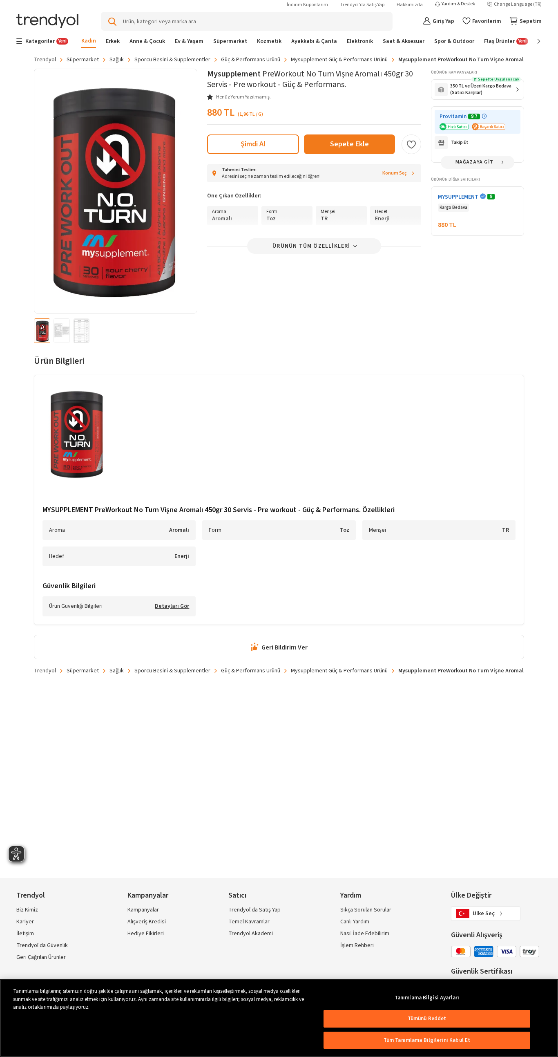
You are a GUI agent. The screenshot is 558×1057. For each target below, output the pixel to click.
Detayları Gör (172, 606)
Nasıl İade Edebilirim (364, 933)
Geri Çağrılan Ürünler (41, 957)
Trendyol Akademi (250, 933)
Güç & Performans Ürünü (250, 59)
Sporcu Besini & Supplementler (172, 59)
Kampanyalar (143, 910)
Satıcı (237, 895)
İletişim (25, 933)
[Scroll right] (533, 41)
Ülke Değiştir (471, 895)
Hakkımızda (410, 4)
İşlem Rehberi (357, 945)
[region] (279, 1018)
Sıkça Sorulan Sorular (365, 910)
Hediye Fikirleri (145, 933)
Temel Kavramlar (249, 922)
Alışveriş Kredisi (146, 922)
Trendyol (45, 59)
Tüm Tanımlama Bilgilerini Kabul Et (427, 1040)
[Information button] (484, 116)
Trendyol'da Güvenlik (42, 945)
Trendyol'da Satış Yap (362, 4)
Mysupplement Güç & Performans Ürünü (339, 59)
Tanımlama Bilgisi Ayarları (427, 997)
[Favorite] (411, 144)
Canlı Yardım (354, 922)
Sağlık (116, 59)
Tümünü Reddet (427, 1018)
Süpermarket (83, 59)
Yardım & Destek (458, 4)
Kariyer (25, 922)
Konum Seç (394, 173)
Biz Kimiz (27, 910)
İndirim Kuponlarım (307, 4)
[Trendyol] (47, 21)
